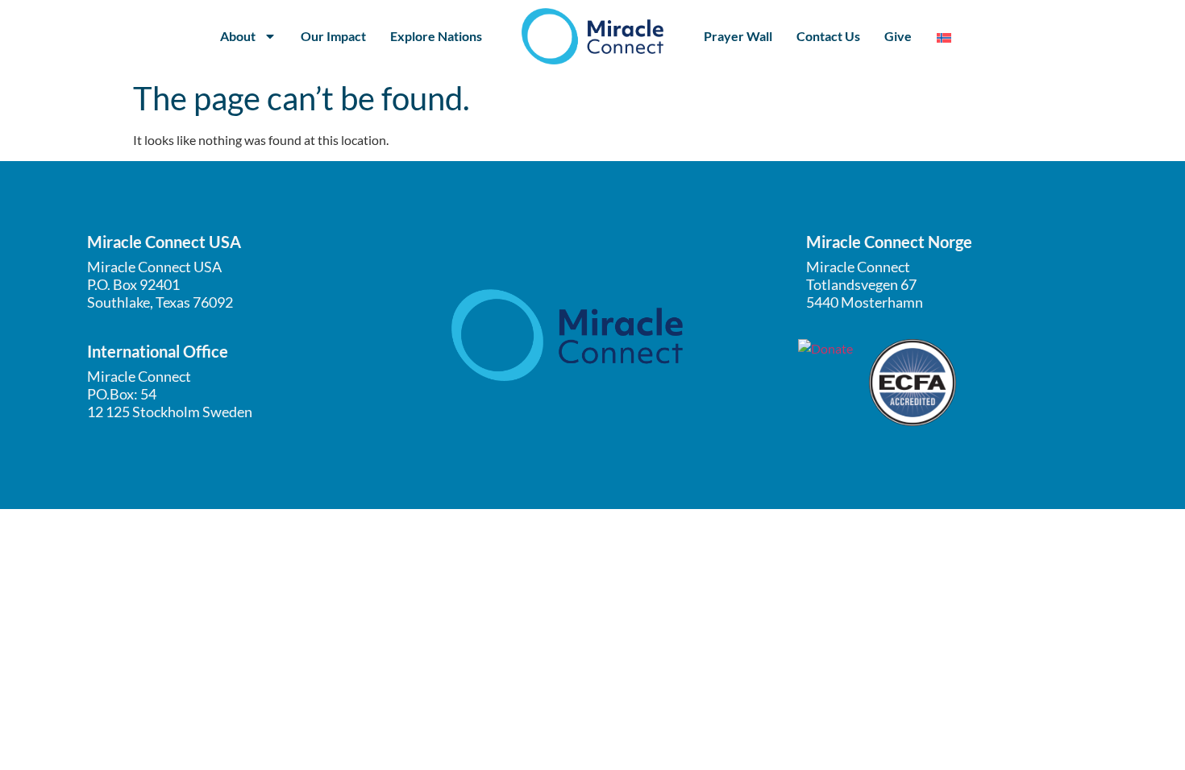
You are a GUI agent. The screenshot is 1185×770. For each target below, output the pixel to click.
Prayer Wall (738, 35)
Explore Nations (436, 35)
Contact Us (828, 35)
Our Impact (333, 35)
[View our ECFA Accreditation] (912, 382)
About (238, 35)
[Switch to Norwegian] (944, 37)
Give (898, 35)
